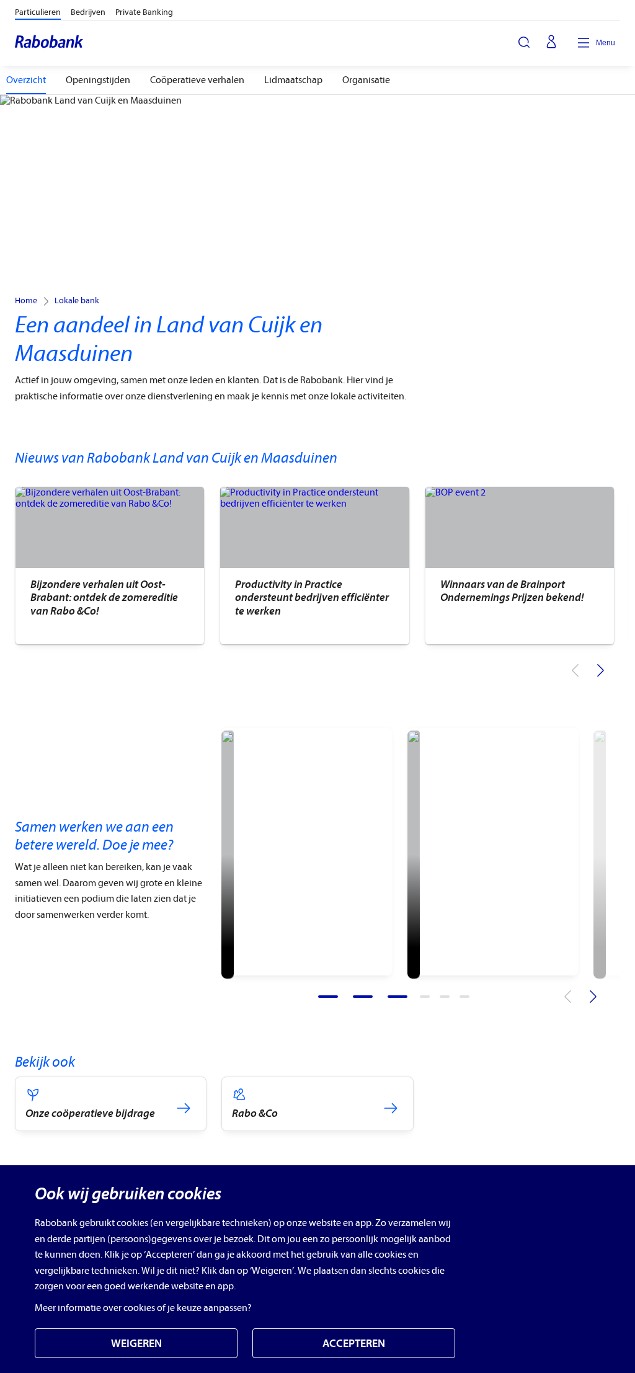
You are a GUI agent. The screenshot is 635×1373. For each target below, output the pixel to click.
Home (26, 301)
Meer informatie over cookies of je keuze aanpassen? (143, 1307)
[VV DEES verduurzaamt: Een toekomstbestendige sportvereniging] (413, 855)
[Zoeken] (524, 42)
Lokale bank (77, 301)
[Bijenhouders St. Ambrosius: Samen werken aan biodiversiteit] (599, 855)
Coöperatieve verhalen (197, 80)
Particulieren (38, 12)
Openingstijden (98, 80)
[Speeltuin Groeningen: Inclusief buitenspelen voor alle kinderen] (227, 855)
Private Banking (144, 12)
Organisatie (366, 80)
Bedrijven (88, 12)
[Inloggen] (551, 43)
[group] (109, 565)
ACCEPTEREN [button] (353, 1343)
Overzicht (26, 80)
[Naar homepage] (49, 43)
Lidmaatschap (293, 80)
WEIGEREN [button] (136, 1343)
